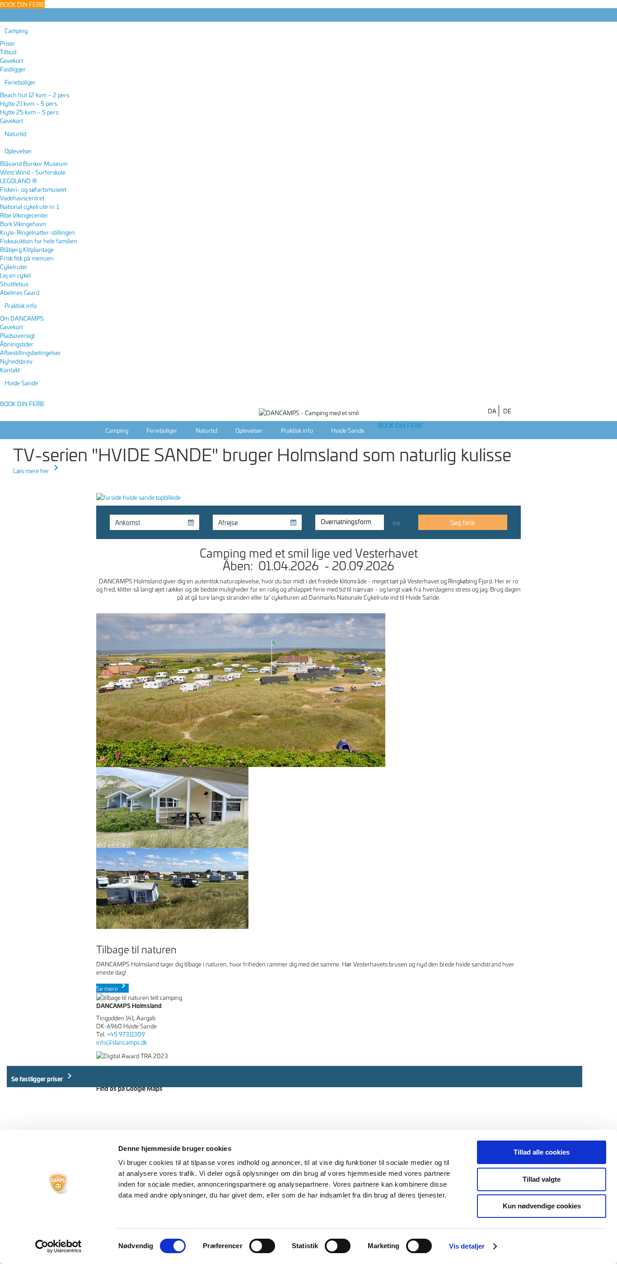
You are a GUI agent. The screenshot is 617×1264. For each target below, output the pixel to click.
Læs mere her (37, 470)
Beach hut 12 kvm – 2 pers (34, 94)
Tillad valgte (542, 1179)
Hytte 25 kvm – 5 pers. (30, 111)
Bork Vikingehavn (23, 223)
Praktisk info (21, 305)
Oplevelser (18, 150)
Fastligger (13, 68)
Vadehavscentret (22, 197)
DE (507, 410)
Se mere (112, 988)
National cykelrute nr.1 (29, 206)
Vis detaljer (467, 1246)
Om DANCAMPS (22, 317)
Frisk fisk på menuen (27, 257)
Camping (16, 30)
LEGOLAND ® (18, 180)
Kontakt (10, 369)
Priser (7, 42)
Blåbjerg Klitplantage (27, 249)
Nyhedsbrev (16, 360)
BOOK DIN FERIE (22, 403)
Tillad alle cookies (542, 1152)
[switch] (262, 1246)
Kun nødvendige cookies (542, 1206)
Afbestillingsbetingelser (30, 352)
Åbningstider (16, 343)
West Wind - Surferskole (32, 171)
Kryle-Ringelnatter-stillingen (37, 232)
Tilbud (8, 51)
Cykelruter (14, 266)
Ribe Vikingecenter (24, 214)
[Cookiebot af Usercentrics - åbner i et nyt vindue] (58, 1246)
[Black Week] (138, 495)
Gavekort (11, 60)
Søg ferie (462, 522)
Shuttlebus (14, 283)
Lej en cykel (15, 274)
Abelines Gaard (19, 292)
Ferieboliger (20, 81)
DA (492, 410)
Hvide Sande (21, 382)
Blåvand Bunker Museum (33, 163)
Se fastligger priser (43, 1076)
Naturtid (15, 133)
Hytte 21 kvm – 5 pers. (29, 103)
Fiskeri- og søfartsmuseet (33, 189)
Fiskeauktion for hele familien (38, 240)
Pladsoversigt (17, 335)
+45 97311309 (126, 1033)
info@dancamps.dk (121, 1041)
